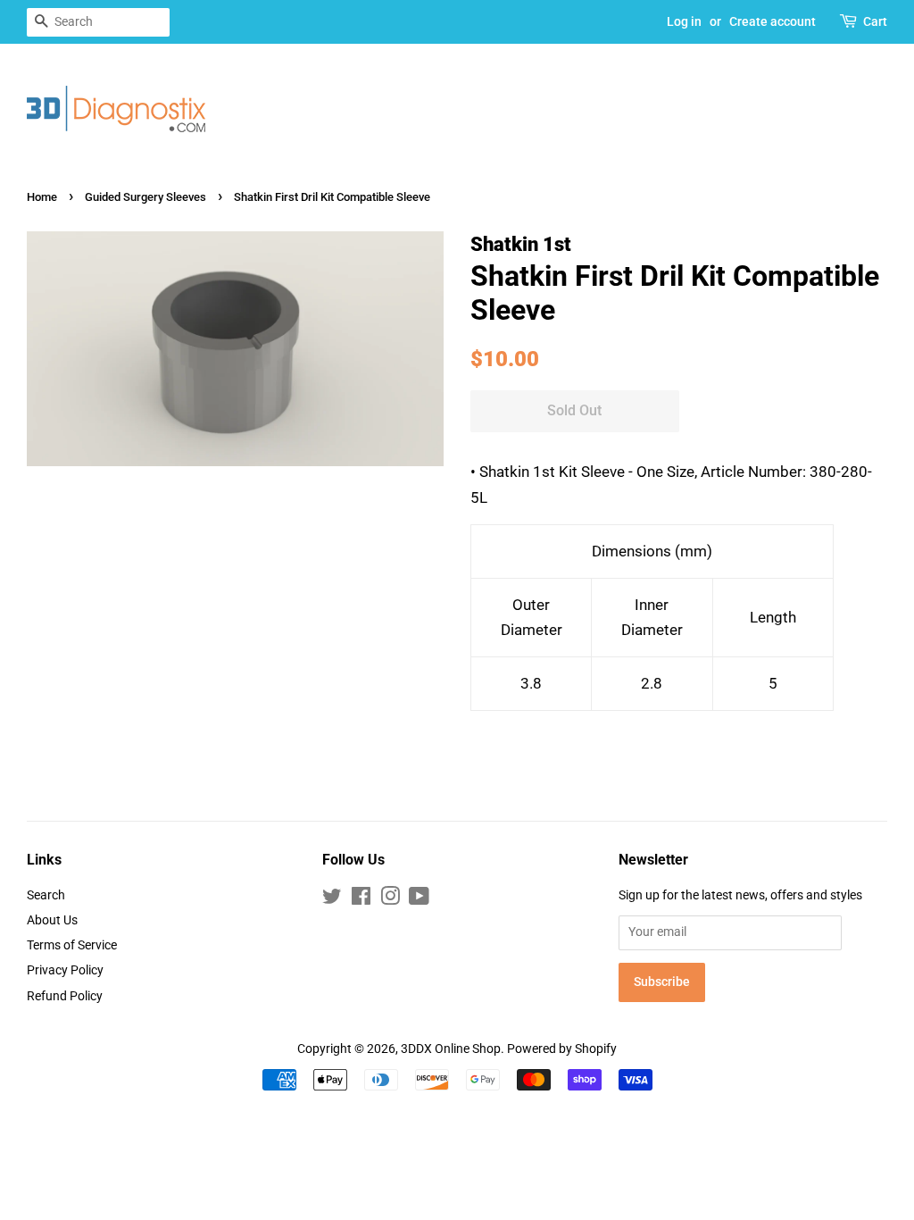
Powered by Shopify (562, 1049)
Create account (772, 21)
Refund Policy (65, 996)
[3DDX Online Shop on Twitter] (332, 899)
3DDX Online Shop (451, 1049)
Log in (684, 21)
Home (42, 197)
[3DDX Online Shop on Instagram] (390, 899)
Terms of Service (72, 945)
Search (46, 895)
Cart (875, 21)
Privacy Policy (65, 970)
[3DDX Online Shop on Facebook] (361, 899)
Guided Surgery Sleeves (145, 197)
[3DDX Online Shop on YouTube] (419, 899)
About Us (52, 920)
